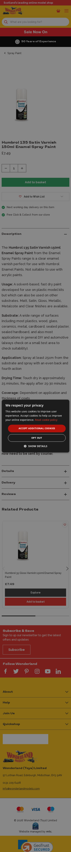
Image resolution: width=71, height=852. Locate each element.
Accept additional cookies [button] (37, 428)
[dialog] (35, 426)
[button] (35, 446)
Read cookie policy (46, 420)
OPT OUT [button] (36, 437)
